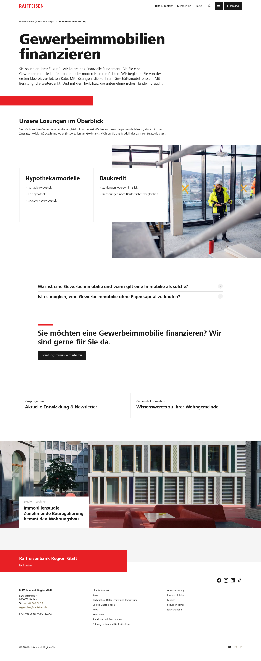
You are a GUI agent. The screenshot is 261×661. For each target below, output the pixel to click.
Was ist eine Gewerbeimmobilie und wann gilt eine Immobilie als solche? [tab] (113, 286)
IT (241, 647)
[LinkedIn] (232, 580)
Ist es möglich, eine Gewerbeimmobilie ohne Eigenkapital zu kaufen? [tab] (109, 296)
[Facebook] (219, 580)
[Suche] (209, 6)
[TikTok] (239, 580)
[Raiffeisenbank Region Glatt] (31, 6)
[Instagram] (226, 580)
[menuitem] (164, 6)
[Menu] (219, 6)
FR (235, 647)
